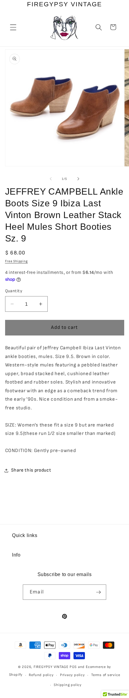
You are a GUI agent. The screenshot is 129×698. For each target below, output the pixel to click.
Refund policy (41, 675)
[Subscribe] (98, 592)
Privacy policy (72, 675)
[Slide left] (50, 179)
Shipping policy (68, 685)
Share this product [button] (31, 470)
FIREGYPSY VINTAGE (52, 667)
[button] (13, 27)
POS (73, 667)
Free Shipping (16, 261)
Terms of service (105, 675)
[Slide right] (78, 179)
